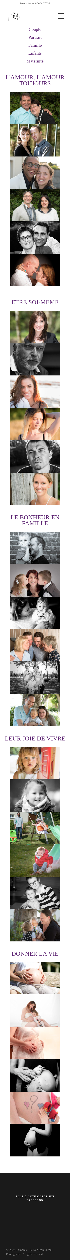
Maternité (35, 61)
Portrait (35, 37)
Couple (35, 29)
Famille (35, 45)
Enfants (35, 53)
